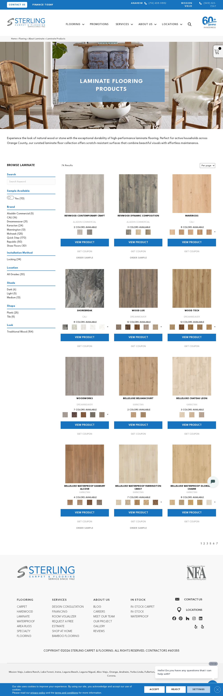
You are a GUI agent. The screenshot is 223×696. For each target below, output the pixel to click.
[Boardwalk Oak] (148, 232)
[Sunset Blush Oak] (181, 502)
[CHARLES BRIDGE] (146, 327)
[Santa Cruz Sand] (191, 194)
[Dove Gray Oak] (209, 502)
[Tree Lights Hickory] (128, 502)
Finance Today (42, 5)
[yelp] (195, 627)
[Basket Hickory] (146, 502)
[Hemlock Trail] (191, 327)
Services (122, 24)
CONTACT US (17, 5)
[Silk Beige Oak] (191, 415)
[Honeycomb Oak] (191, 464)
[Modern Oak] (138, 194)
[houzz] (186, 619)
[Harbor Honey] (181, 232)
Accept (154, 689)
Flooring (73, 24)
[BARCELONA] (93, 415)
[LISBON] (128, 327)
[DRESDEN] (74, 415)
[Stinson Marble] (74, 327)
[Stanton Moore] (209, 327)
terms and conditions (66, 692)
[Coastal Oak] (138, 232)
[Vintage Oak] (89, 232)
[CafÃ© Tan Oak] (191, 376)
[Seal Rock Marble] (84, 288)
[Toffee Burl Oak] (143, 415)
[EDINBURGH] (83, 415)
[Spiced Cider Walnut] (84, 464)
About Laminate (36, 39)
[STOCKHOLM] (155, 327)
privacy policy (37, 692)
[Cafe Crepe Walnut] (79, 502)
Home (14, 39)
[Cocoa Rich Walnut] (89, 502)
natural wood (46, 138)
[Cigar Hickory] (155, 502)
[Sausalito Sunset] (200, 232)
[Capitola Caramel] (209, 232)
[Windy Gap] (181, 327)
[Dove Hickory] (138, 464)
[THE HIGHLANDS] (137, 327)
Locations (170, 24)
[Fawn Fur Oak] (200, 502)
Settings (199, 689)
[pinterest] (180, 619)
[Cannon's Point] (200, 327)
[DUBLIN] (84, 376)
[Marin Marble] (102, 327)
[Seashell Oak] (84, 194)
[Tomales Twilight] (191, 232)
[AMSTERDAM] (102, 415)
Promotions (99, 24)
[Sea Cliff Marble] (93, 327)
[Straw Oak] (191, 502)
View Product (84, 242)
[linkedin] (199, 619)
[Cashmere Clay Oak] (138, 376)
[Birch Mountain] (191, 288)
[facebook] (173, 619)
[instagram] (193, 619)
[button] (83, 24)
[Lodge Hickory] (137, 502)
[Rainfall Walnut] (99, 502)
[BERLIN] (138, 288)
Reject (175, 689)
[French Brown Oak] (201, 415)
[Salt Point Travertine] (83, 327)
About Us (145, 24)
